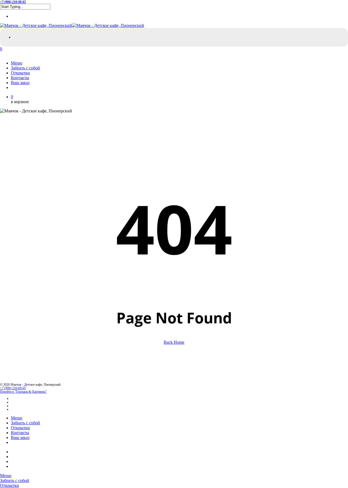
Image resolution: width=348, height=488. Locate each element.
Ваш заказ (20, 437)
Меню (16, 418)
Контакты (20, 432)
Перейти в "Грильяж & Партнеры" (23, 392)
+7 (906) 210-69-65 (13, 388)
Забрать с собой (25, 423)
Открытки (20, 427)
